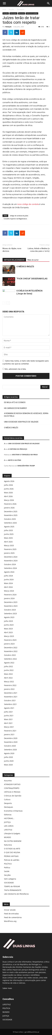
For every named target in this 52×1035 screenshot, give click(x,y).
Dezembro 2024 (10, 557)
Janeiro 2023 (9, 644)
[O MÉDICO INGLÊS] (9, 269)
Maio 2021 (8, 719)
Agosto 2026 (9, 481)
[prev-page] (4, 303)
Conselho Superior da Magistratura (15, 219)
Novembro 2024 (10, 560)
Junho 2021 (9, 715)
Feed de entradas (11, 913)
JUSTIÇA (7, 822)
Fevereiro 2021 (10, 730)
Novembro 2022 (10, 651)
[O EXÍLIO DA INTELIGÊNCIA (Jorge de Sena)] (9, 293)
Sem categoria (10, 879)
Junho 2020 (9, 761)
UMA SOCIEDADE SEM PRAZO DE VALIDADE (21, 422)
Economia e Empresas (13, 811)
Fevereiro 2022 (10, 685)
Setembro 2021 (10, 704)
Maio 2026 (8, 492)
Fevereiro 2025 (10, 549)
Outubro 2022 (10, 655)
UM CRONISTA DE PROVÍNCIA (16, 894)
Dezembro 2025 (10, 511)
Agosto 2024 (9, 572)
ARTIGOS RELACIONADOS (14, 260)
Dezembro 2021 (10, 693)
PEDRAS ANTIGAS (11, 856)
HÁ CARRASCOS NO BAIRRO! (15, 408)
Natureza (8, 845)
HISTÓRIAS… (9, 818)
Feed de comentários (13, 917)
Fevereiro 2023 (10, 640)
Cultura (7, 799)
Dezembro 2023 (10, 602)
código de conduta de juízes (19, 216)
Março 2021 (9, 727)
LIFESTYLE (8, 830)
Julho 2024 (8, 576)
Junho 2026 (9, 489)
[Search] (48, 3)
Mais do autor (33, 260)
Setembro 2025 (10, 523)
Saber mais (7, 988)
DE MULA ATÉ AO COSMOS (14, 402)
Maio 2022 (8, 674)
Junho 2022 (9, 670)
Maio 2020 (8, 764)
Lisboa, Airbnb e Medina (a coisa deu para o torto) (38, 249)
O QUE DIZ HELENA (12, 852)
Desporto (8, 803)
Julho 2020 (8, 757)
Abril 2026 (8, 496)
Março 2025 (9, 545)
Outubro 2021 (10, 700)
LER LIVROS (9, 826)
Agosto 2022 (9, 662)
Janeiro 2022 (9, 689)
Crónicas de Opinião (12, 795)
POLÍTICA (8, 864)
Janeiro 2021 (9, 734)
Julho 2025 (8, 530)
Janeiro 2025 (9, 553)
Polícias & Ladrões (31, 13)
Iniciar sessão (10, 910)
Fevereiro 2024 (10, 594)
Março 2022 (9, 681)
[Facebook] (5, 32)
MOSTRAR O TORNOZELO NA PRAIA (25, 454)
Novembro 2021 (10, 696)
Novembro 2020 (10, 742)
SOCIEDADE (9, 882)
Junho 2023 (9, 625)
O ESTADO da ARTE (12, 848)
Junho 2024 (9, 579)
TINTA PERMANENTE (12, 890)
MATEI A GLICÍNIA (14, 460)
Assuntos (21, 13)
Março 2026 (9, 500)
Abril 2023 (8, 632)
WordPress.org (10, 921)
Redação (8, 27)
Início (4, 9)
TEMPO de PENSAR (12, 886)
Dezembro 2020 (10, 738)
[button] (4, 3)
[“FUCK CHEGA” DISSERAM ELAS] (9, 281)
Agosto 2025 (9, 526)
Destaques (20, 9)
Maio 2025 (8, 538)
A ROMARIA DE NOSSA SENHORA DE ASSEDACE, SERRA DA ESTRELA (26, 414)
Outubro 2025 (10, 519)
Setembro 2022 (10, 659)
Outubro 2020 (10, 746)
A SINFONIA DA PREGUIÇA (17, 449)
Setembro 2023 (10, 613)
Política (7, 867)
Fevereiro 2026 (10, 504)
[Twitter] (10, 32)
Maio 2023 (8, 628)
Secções (11, 9)
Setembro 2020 (10, 749)
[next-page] (8, 303)
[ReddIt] (22, 32)
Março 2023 (9, 636)
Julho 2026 (8, 485)
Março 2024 (9, 591)
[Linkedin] (16, 32)
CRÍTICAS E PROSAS (12, 792)
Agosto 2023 (9, 617)
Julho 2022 (8, 666)
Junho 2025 (9, 534)
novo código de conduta (28, 204)
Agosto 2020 (9, 753)
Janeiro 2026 (9, 507)
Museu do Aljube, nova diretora (12, 249)
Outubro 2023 (10, 610)
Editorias (7, 814)
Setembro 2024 (10, 568)
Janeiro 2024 (9, 598)
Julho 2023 (8, 621)
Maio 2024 (8, 583)
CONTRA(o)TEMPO (11, 788)
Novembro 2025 (10, 515)
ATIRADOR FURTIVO (12, 784)
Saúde (6, 871)
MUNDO (7, 837)
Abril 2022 (8, 678)
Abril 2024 (8, 587)
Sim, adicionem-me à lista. (15, 369)
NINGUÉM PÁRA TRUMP (26, 466)
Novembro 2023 (10, 606)
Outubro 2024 (10, 564)
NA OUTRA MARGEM (12, 841)
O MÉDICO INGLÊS (25, 266)
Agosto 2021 (9, 708)
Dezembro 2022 (10, 647)
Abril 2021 (8, 723)
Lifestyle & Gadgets (12, 833)
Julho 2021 (8, 712)
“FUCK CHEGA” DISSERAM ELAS (31, 278)
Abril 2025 (8, 541)
